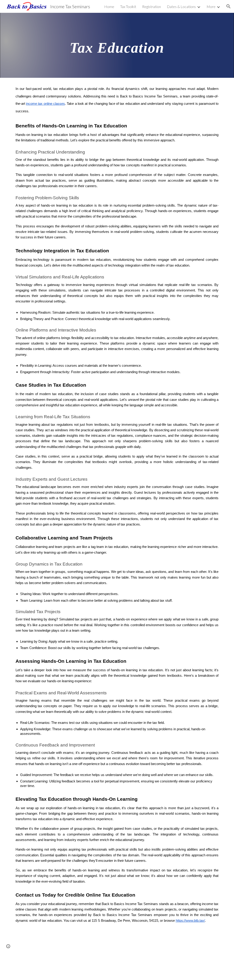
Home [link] (109, 6)
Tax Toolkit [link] (128, 6)
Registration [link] (151, 6)
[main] (117, 45)
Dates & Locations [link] (181, 6)
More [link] (211, 6)
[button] (228, 6)
